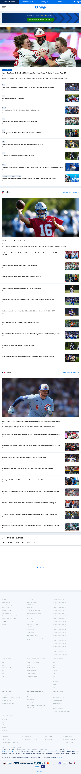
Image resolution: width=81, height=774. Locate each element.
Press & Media (69, 742)
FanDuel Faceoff (31, 673)
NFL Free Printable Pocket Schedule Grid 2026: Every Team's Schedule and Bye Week (31, 334)
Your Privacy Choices (71, 739)
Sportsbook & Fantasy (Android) (11, 697)
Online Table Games (58, 708)
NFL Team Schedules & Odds (35, 708)
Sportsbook (26, 2)
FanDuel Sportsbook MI (59, 629)
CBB (54, 687)
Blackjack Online (57, 700)
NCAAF (10, 542)
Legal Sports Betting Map (9, 618)
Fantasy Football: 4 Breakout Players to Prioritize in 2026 (21, 133)
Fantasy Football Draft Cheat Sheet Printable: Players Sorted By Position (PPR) (28, 311)
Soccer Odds (30, 629)
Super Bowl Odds (32, 602)
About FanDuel (6, 602)
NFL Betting (30, 699)
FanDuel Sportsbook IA (59, 616)
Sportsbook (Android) (8, 703)
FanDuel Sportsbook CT (59, 610)
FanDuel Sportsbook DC (59, 613)
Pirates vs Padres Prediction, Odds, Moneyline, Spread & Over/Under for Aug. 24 (29, 514)
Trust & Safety (48, 736)
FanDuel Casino (31, 668)
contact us (59, 757)
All (4, 542)
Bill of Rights (68, 736)
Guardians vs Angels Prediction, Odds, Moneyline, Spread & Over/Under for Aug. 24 (30, 525)
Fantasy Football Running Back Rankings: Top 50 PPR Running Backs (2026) (28, 299)
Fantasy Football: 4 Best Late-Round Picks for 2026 (19, 121)
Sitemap (4, 624)
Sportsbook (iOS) (6, 700)
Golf (54, 676)
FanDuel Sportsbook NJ (59, 635)
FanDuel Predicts (32, 676)
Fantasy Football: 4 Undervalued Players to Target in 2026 (22, 288)
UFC (3, 673)
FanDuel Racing (31, 670)
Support (4, 599)
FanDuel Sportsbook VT (59, 651)
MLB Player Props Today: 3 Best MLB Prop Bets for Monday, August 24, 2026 (28, 87)
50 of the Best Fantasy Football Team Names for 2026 (20, 322)
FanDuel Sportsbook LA (59, 624)
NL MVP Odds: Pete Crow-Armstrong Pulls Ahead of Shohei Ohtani (24, 457)
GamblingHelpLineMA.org (9, 751)
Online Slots (56, 695)
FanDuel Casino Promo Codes (61, 711)
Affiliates (4, 621)
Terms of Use (48, 739)
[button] (40, 20)
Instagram (4, 725)
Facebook (4, 719)
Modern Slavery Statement (9, 616)
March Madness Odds (33, 616)
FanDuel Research (9, 2)
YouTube (4, 727)
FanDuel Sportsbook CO (59, 607)
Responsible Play (6, 613)
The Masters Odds (32, 624)
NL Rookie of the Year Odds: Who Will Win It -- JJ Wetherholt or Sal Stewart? (27, 468)
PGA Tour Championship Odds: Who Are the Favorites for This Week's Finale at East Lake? (32, 167)
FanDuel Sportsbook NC (59, 632)
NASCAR (55, 681)
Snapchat (4, 730)
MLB (28, 542)
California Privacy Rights (30, 739)
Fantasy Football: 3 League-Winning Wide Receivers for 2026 (22, 144)
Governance (27, 736)
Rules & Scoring (6, 610)
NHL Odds (30, 618)
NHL (23, 542)
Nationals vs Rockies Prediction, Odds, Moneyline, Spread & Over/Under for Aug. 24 (30, 491)
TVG (28, 665)
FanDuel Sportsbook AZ (59, 602)
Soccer (4, 676)
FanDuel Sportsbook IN (59, 621)
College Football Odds (33, 610)
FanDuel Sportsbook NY (59, 638)
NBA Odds (30, 605)
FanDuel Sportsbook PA (59, 643)
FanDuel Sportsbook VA (59, 649)
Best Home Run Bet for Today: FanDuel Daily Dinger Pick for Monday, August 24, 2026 (31, 445)
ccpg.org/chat (56, 750)
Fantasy (43, 2)
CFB (54, 673)
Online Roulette (57, 706)
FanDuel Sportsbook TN (59, 646)
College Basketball (7, 668)
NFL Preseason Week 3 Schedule (13, 98)
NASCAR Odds (31, 632)
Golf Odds (30, 621)
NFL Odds (30, 599)
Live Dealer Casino (58, 703)
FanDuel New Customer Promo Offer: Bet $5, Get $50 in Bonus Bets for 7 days (29, 178)
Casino (59, 2)
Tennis (55, 679)
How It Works (5, 607)
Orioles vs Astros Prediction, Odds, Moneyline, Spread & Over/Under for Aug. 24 (29, 503)
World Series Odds (32, 635)
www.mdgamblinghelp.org (52, 751)
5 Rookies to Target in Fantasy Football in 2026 (18, 155)
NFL (34, 542)
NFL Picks (30, 702)
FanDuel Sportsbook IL (59, 618)
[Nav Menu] (4, 7)
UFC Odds (30, 627)
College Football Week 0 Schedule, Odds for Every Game (21, 110)
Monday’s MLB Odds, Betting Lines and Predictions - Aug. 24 (22, 480)
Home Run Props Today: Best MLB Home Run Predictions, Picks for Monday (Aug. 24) (34, 73)
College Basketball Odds (34, 613)
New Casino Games (58, 697)
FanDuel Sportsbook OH (60, 640)
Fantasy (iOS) (5, 695)
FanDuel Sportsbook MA (60, 627)
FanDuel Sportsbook (33, 662)
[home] (40, 7)
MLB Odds (30, 607)
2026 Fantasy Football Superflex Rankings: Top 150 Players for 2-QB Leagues (28, 356)
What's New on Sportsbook (9, 605)
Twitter (4, 722)
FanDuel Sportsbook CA (59, 605)
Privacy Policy (7, 739)
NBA (17, 542)
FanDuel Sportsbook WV (60, 654)
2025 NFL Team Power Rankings (36, 705)
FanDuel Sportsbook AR (59, 599)
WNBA (55, 684)
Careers (5, 736)
